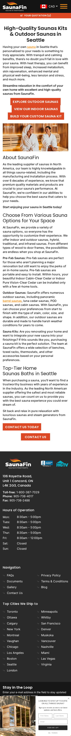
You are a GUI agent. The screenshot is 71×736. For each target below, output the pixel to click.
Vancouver (48, 641)
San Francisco (50, 623)
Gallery (12, 587)
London (12, 670)
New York (13, 629)
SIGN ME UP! (53, 728)
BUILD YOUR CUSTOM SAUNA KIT (36, 116)
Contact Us (15, 593)
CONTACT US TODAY (22, 427)
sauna (31, 47)
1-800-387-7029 (27, 492)
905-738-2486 (19, 500)
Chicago (12, 647)
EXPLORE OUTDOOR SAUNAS (35, 101)
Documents (15, 581)
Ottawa (12, 617)
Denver (46, 629)
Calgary (12, 623)
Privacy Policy (51, 575)
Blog (44, 587)
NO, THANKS (53, 733)
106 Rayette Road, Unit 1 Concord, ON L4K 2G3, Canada (18, 480)
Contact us (35, 437)
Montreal (13, 635)
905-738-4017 (23, 496)
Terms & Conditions (54, 581)
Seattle (12, 664)
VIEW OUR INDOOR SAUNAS (36, 109)
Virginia (46, 664)
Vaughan (13, 641)
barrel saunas (12, 301)
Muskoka (47, 635)
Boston (12, 658)
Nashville (47, 647)
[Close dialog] (69, 698)
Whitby (46, 617)
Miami (45, 653)
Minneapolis (49, 611)
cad (52, 6)
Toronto (12, 611)
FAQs (10, 575)
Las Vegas (48, 658)
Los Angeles (15, 653)
